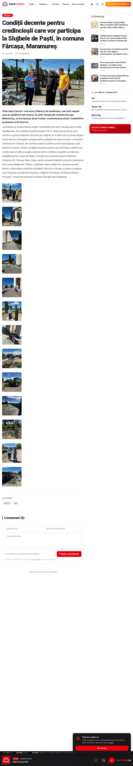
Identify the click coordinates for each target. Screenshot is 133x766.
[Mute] (118, 760)
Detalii (111, 743)
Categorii (43, 4)
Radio (31, 4)
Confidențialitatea (35, 559)
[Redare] (112, 760)
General (7, 15)
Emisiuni (55, 4)
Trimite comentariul (69, 554)
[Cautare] (102, 4)
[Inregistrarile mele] (104, 760)
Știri (15, 503)
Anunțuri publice (120, 4)
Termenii (46, 559)
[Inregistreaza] (96, 760)
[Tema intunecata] (97, 4)
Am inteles (101, 748)
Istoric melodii (78, 4)
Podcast (65, 4)
